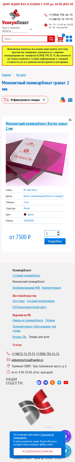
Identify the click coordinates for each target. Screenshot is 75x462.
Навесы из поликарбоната (27, 320)
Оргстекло (18, 301)
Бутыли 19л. (19, 337)
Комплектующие (51, 288)
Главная (6, 74)
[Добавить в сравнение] (70, 120)
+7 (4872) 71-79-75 (61, 19)
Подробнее (55, 241)
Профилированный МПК (26, 288)
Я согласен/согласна (37, 451)
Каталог (21, 74)
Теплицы (50, 320)
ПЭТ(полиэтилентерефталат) (29, 307)
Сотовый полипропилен (41, 301)
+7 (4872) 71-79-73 (23, 354)
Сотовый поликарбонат (26, 275)
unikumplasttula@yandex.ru (27, 360)
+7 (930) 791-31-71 (61, 14)
